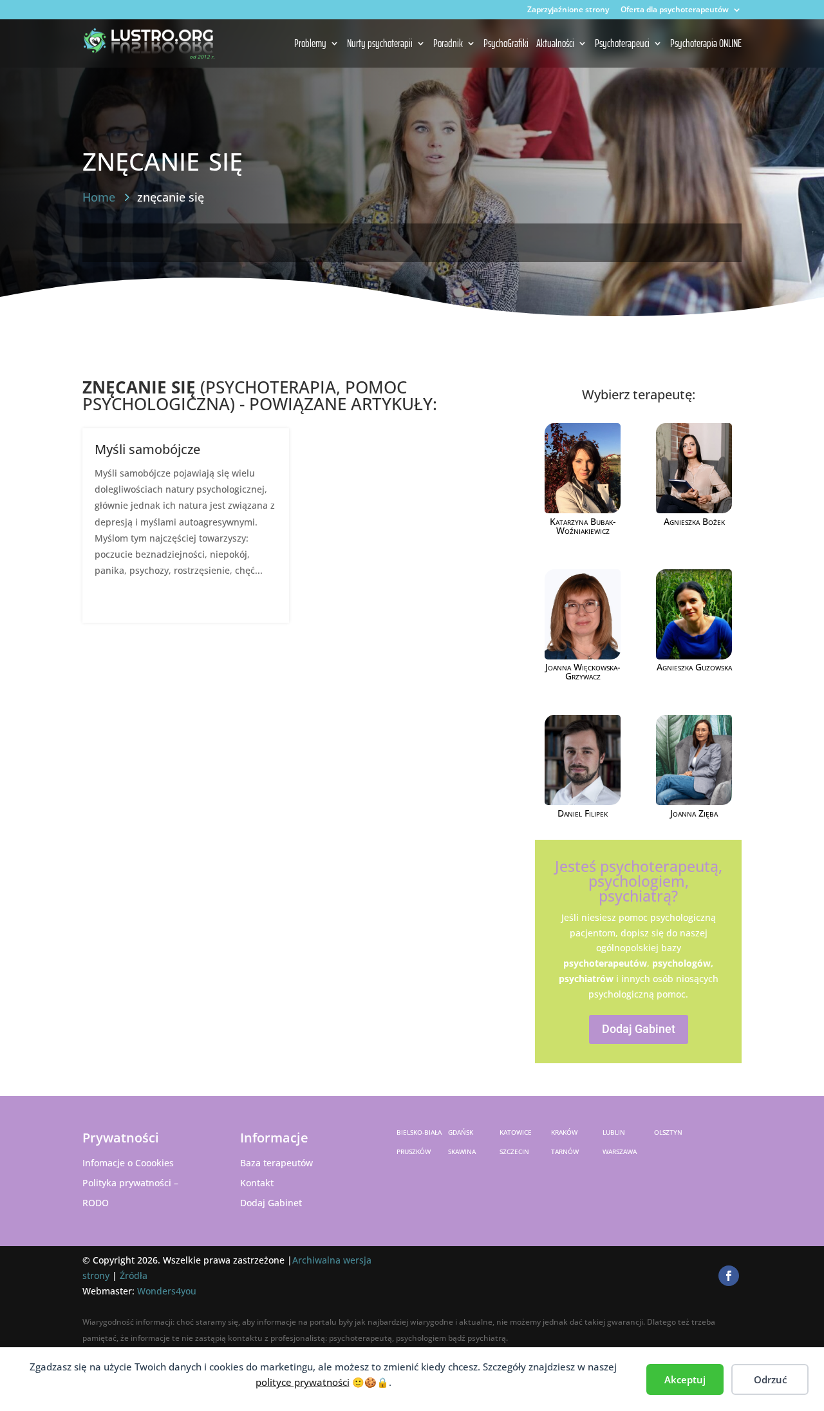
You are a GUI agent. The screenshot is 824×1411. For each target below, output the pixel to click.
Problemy (310, 44)
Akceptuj (685, 1379)
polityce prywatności (303, 1382)
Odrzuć (770, 1379)
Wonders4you (166, 1291)
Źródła (133, 1275)
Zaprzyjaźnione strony (568, 10)
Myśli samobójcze (147, 449)
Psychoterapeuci (622, 44)
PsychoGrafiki (506, 44)
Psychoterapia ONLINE (706, 44)
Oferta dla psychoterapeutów (675, 10)
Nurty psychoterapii (380, 44)
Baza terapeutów (276, 1163)
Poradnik (448, 44)
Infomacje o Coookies (128, 1163)
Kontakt (257, 1183)
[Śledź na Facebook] (728, 1275)
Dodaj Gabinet (638, 1029)
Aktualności (555, 44)
